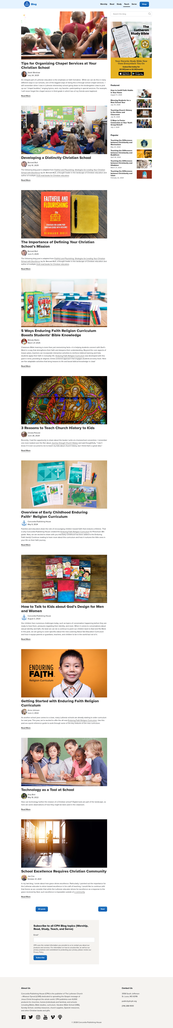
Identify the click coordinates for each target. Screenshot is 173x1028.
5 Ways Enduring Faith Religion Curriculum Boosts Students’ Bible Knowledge (58, 333)
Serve (134, 4)
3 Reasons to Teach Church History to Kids (58, 428)
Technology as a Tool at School (47, 789)
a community (79, 892)
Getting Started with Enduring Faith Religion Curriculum (60, 703)
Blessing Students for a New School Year (121, 101)
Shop (144, 4)
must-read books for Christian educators (52, 175)
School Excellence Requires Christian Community (64, 871)
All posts (41, 909)
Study (119, 4)
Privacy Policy (38, 952)
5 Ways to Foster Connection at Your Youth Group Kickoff (121, 122)
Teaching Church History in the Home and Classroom (121, 112)
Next (103, 909)
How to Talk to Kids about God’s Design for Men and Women (62, 609)
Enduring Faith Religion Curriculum (70, 355)
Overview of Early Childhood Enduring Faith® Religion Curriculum (54, 514)
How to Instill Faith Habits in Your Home (122, 91)
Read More (25, 95)
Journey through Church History (65, 443)
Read (112, 4)
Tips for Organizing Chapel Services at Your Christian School (59, 65)
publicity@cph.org (129, 1001)
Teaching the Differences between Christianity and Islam (121, 173)
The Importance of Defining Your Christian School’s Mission (57, 244)
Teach (126, 4)
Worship (103, 4)
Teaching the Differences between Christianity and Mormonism (121, 142)
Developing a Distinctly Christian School (56, 157)
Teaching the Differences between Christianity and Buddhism (121, 152)
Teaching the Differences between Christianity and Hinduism (121, 163)
